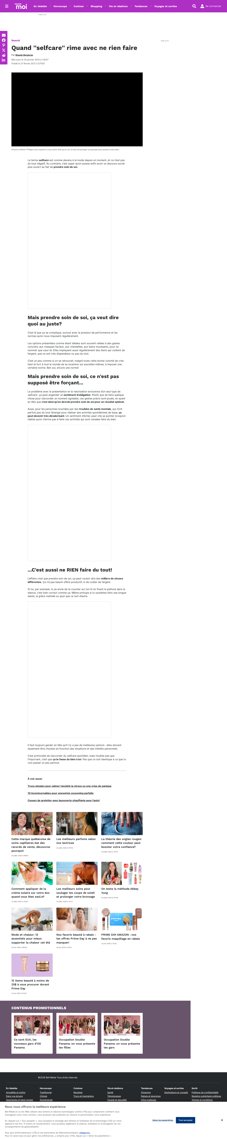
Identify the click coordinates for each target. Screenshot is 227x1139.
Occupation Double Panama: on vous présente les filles (77, 1043)
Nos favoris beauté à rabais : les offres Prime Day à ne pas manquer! (76, 938)
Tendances (141, 6)
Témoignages (114, 1096)
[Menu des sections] (7, 6)
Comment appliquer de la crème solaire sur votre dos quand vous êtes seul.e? (30, 892)
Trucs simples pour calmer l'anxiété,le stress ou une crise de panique (69, 786)
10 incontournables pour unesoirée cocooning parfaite (61, 793)
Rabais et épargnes (151, 1096)
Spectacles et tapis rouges (19, 1100)
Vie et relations (118, 6)
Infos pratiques (148, 1100)
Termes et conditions (202, 1100)
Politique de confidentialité (205, 1092)
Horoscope (60, 6)
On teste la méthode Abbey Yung (120, 890)
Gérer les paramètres (162, 1120)
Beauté (15, 40)
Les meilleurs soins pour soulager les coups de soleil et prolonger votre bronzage (75, 892)
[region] (113, 1120)
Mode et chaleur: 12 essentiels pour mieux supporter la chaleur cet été (30, 938)
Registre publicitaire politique (206, 1096)
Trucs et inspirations (84, 1096)
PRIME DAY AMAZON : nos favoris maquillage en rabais (120, 936)
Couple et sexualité (117, 1100)
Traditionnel (46, 1092)
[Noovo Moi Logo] (21, 6)
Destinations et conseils (176, 1092)
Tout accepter (186, 1120)
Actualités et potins (15, 1092)
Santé (110, 1092)
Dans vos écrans (14, 1096)
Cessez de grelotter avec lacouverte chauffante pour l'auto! (64, 800)
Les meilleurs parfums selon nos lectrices (76, 840)
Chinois (43, 1096)
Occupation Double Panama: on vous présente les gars (122, 1043)
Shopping (96, 6)
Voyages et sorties (165, 6)
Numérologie (46, 1100)
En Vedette (40, 6)
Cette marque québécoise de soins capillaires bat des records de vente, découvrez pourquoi (30, 844)
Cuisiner (79, 6)
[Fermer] (222, 1120)
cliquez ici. (84, 1133)
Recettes (78, 1092)
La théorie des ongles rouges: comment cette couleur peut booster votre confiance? (121, 842)
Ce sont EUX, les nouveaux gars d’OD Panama (27, 1043)
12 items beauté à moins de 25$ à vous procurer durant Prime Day (30, 984)
